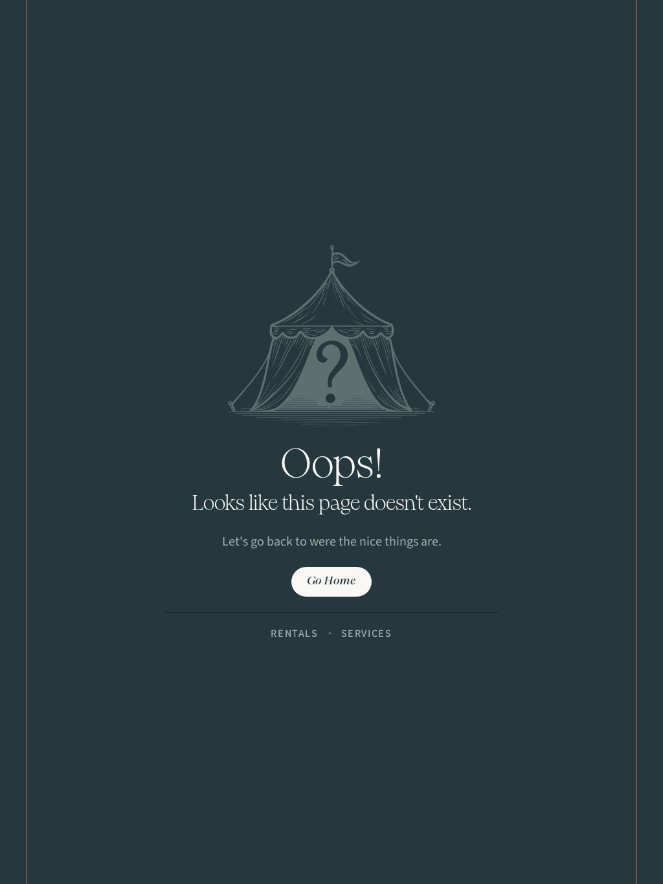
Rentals (294, 633)
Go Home (331, 581)
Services (366, 633)
